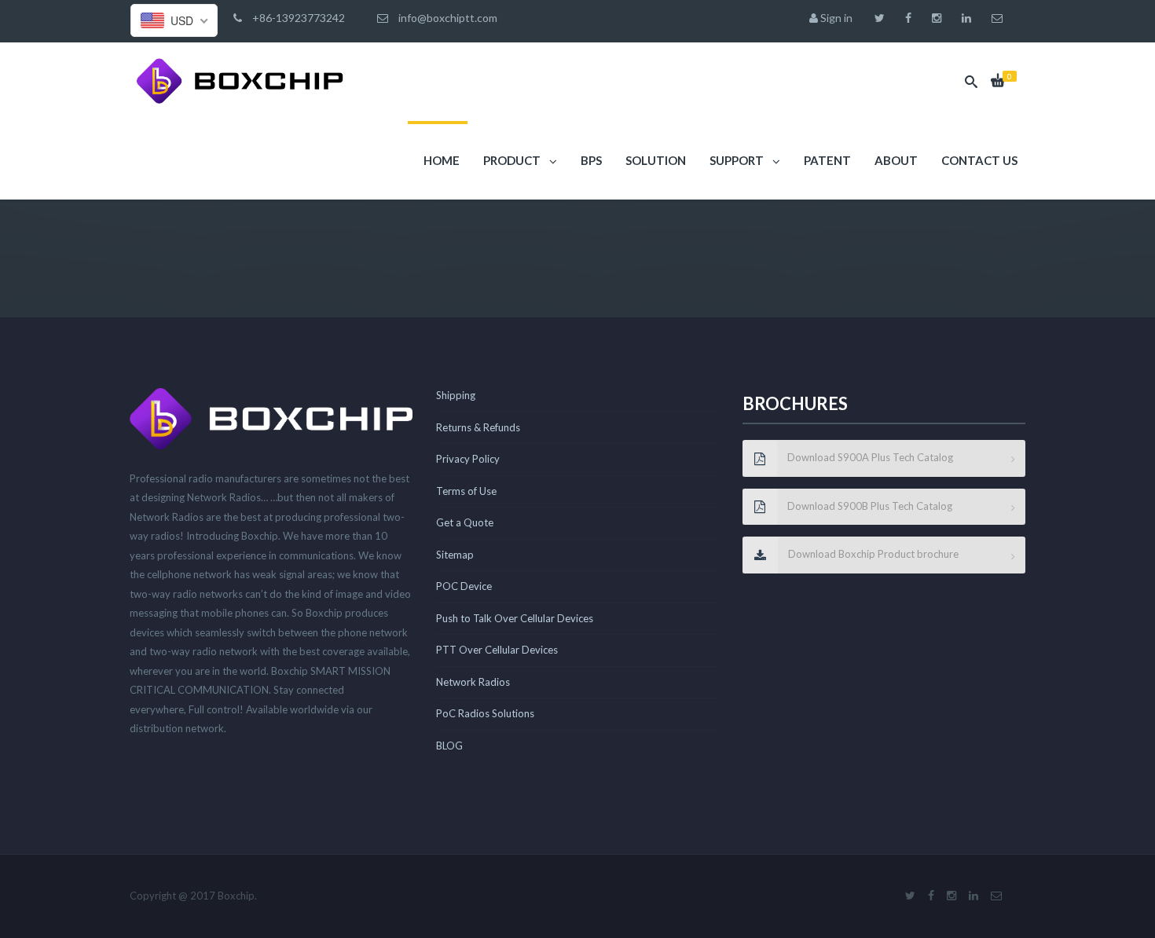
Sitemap (455, 554)
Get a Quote (464, 522)
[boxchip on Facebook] (912, 18)
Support (736, 160)
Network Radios (473, 682)
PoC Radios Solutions (485, 713)
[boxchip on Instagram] (940, 18)
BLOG (449, 745)
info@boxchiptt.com (446, 17)
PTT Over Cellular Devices (497, 649)
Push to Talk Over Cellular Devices (514, 618)
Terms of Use (466, 491)
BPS (590, 160)
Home (440, 160)
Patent (826, 160)
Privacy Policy (468, 459)
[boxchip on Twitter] (883, 18)
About (895, 160)
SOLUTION (654, 160)
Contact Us (978, 160)
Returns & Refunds (478, 427)
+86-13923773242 (297, 17)
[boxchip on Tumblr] (970, 18)
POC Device (464, 586)
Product (512, 160)
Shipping (455, 395)
